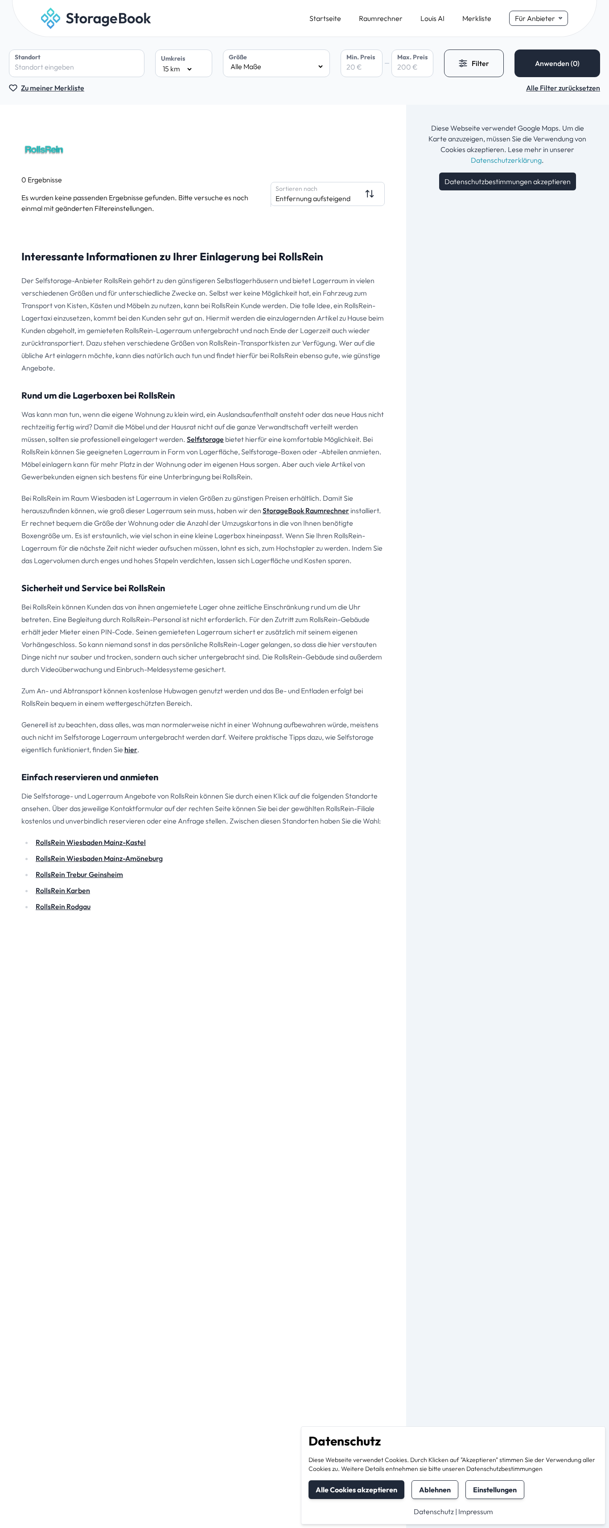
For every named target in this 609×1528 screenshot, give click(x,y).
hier (130, 749)
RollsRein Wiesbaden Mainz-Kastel (91, 842)
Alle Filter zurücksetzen (563, 87)
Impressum (475, 1511)
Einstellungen (495, 1489)
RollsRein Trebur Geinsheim (79, 874)
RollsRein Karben (63, 890)
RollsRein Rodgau (63, 906)
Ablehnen (435, 1489)
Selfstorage (205, 439)
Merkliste (476, 18)
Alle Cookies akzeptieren (356, 1489)
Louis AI (432, 18)
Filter (480, 63)
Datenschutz (434, 1511)
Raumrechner (381, 18)
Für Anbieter (535, 18)
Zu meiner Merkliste (52, 87)
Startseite (325, 18)
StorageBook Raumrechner (306, 510)
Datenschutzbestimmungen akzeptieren (507, 181)
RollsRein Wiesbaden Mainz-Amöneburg (99, 858)
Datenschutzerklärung (506, 160)
